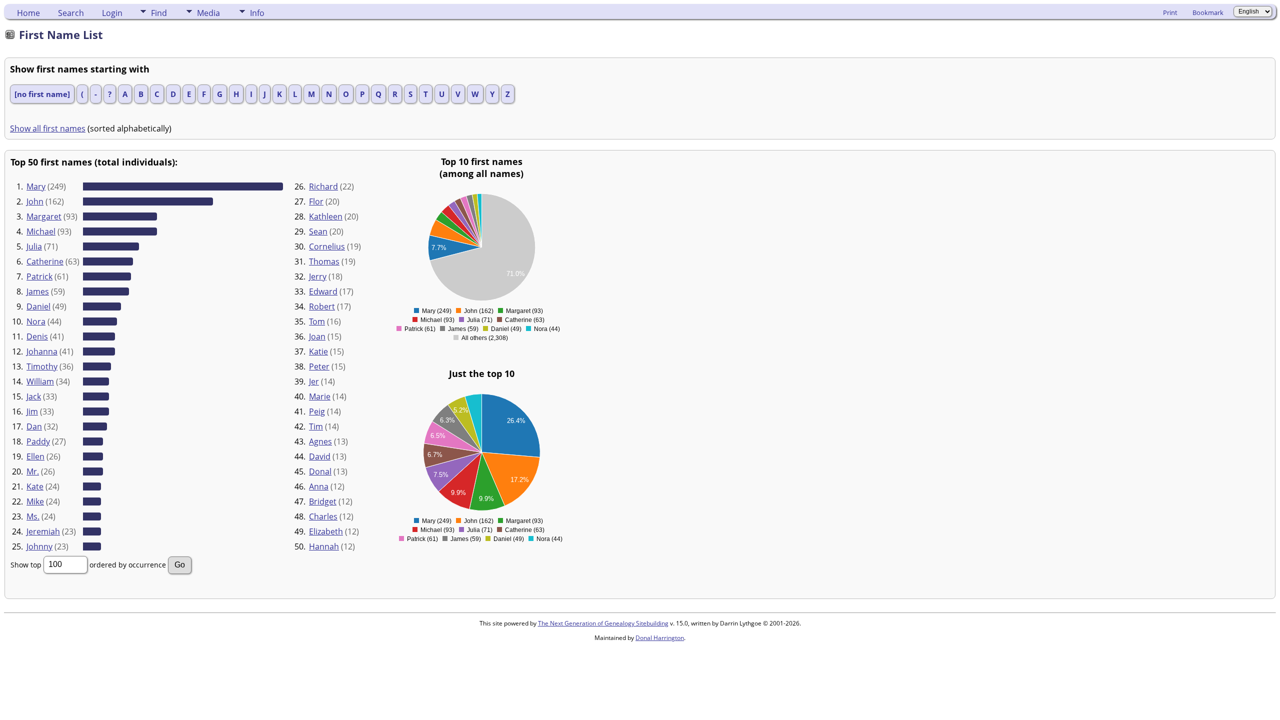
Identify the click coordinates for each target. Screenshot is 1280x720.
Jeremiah (43, 531)
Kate (35, 486)
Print (1170, 12)
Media (208, 13)
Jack (33, 396)
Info (257, 13)
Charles (323, 516)
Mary (36, 186)
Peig (317, 411)
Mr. (32, 471)
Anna (318, 486)
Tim (316, 426)
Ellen (35, 456)
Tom (317, 321)
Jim (32, 411)
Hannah (324, 546)
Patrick (39, 276)
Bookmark (1208, 12)
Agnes (320, 441)
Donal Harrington (660, 638)
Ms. (33, 516)
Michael (41, 231)
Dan (34, 426)
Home (28, 13)
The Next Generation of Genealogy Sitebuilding (603, 623)
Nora (36, 321)
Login (112, 13)
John (35, 201)
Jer (314, 381)
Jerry (317, 276)
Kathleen (325, 216)
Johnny (39, 546)
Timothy (42, 366)
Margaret (44, 216)
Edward (323, 291)
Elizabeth (326, 531)
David (319, 456)
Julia (34, 246)
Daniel (38, 306)
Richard (323, 186)
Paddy (38, 441)
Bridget (322, 501)
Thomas (324, 261)
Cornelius (327, 246)
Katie (318, 351)
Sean (318, 231)
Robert (322, 306)
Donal (320, 471)
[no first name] (42, 94)
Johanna (42, 351)
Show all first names (48, 128)
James (37, 291)
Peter (319, 366)
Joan (317, 336)
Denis (37, 336)
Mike (35, 501)
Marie (319, 396)
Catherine (45, 261)
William (40, 381)
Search (71, 13)
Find (159, 13)
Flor (316, 201)
